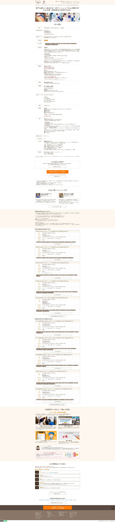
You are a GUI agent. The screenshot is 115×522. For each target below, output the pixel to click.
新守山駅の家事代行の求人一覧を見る (57, 316)
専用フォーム (51, 472)
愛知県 (50, 5)
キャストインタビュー (76, 1)
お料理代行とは (50, 514)
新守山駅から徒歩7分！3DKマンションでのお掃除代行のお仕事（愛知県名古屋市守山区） (52, 231)
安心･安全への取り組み (73, 512)
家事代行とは (57, 1)
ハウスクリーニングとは (51, 515)
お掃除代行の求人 (61, 514)
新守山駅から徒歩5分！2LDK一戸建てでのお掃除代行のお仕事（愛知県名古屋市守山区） (52, 297)
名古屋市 (53, 5)
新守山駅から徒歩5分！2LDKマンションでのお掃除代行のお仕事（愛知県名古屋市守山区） (52, 247)
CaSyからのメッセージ (69, 1)
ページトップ (112, 508)
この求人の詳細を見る (57, 259)
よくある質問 (38, 518)
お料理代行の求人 (61, 515)
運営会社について (72, 514)
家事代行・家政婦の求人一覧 (45, 5)
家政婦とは (49, 516)
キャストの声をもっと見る (57, 206)
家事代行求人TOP (57, 176)
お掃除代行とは (50, 513)
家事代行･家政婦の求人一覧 (63, 512)
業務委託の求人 (62, 1)
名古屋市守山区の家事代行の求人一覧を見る (57, 404)
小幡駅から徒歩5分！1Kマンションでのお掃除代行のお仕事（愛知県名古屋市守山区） (51, 371)
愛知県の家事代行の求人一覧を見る (57, 502)
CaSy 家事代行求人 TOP (38, 5)
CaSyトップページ (38, 512)
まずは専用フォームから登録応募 (57, 508)
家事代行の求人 (61, 513)
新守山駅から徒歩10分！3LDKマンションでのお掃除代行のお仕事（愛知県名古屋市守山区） (53, 262)
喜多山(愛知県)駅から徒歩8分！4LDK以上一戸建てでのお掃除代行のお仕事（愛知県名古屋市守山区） (54, 354)
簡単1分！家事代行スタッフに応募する (57, 171)
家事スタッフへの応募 (73, 513)
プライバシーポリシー (73, 515)
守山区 (56, 5)
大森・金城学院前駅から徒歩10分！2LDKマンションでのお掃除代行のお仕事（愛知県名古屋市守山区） (55, 321)
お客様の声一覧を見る (57, 166)
